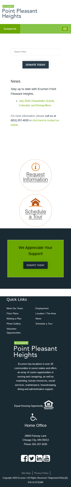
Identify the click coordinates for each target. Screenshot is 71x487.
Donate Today (35, 64)
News (38, 318)
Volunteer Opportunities (14, 330)
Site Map (26, 473)
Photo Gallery (14, 323)
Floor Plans (12, 313)
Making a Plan (14, 318)
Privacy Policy (41, 473)
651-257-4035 (39, 444)
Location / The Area (46, 313)
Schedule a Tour (44, 323)
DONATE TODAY (35, 265)
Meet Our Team (15, 308)
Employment (42, 308)
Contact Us (10, 28)
